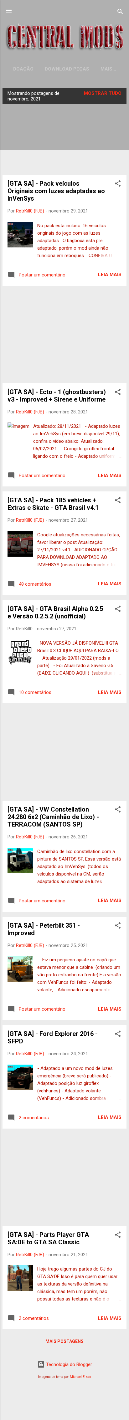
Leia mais (109, 274)
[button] (117, 184)
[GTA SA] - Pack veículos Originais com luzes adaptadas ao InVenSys (56, 191)
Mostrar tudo (102, 93)
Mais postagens (64, 1341)
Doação (23, 69)
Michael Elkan (80, 1377)
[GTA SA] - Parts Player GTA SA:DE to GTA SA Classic (48, 1238)
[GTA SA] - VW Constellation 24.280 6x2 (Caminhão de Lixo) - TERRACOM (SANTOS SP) (53, 817)
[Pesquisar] (120, 12)
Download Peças (67, 69)
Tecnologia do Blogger (68, 1364)
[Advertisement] (64, 334)
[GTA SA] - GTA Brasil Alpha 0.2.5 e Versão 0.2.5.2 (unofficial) (55, 612)
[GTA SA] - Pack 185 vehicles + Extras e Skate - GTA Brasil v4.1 (53, 503)
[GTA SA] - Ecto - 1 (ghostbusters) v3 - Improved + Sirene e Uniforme (57, 395)
